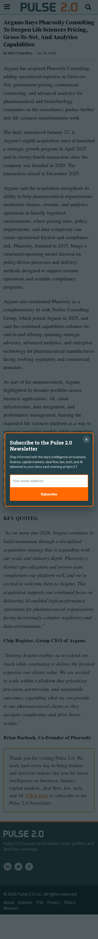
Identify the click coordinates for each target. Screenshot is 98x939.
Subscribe (49, 494)
